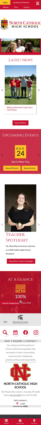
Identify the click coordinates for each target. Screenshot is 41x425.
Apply (5, 2)
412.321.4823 (15, 395)
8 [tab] (28, 51)
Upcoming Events (21, 135)
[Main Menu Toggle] (37, 3)
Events (26, 7)
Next (39, 90)
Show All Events (12, 168)
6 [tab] (24, 51)
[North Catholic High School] (20, 24)
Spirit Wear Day (21, 161)
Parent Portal (20, 423)
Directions (34, 423)
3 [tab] (17, 51)
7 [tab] (26, 51)
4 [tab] (19, 51)
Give (16, 7)
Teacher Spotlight (17, 237)
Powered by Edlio (20, 406)
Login (20, 403)
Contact (31, 341)
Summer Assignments (10, 303)
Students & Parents (21, 2)
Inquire (17, 341)
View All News (20, 123)
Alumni (6, 7)
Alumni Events (30, 168)
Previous (2, 90)
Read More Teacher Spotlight (21, 261)
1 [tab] (13, 51)
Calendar (6, 423)
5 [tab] (21, 51)
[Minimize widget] (20, 301)
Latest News (20, 60)
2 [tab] (15, 51)
